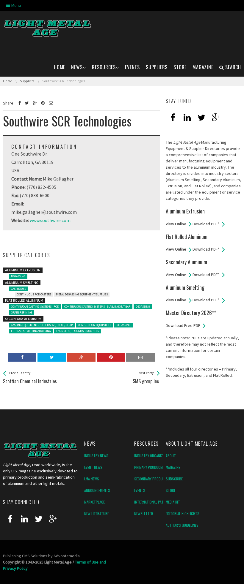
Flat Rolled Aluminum (24, 300)
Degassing (18, 276)
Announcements (97, 490)
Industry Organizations (154, 455)
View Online (176, 224)
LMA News (91, 478)
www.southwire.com (50, 220)
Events (139, 490)
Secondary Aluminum (23, 318)
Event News (93, 467)
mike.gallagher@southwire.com (44, 212)
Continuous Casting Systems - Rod (35, 306)
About (171, 455)
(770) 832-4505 (41, 187)
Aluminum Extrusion (22, 270)
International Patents (152, 501)
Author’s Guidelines (182, 525)
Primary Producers (150, 467)
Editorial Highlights (182, 513)
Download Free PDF (183, 325)
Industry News (96, 455)
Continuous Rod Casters (34, 294)
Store (171, 490)
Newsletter (143, 513)
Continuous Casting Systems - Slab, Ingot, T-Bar (97, 306)
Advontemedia (67, 555)
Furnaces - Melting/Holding (31, 331)
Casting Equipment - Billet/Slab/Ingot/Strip (42, 325)
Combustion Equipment (94, 325)
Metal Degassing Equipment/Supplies (82, 294)
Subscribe (174, 478)
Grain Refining (21, 312)
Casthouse (18, 289)
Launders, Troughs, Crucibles (77, 331)
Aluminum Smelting (21, 282)
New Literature (96, 513)
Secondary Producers (152, 478)
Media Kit (173, 501)
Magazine (173, 467)
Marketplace (94, 501)
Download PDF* (206, 224)
